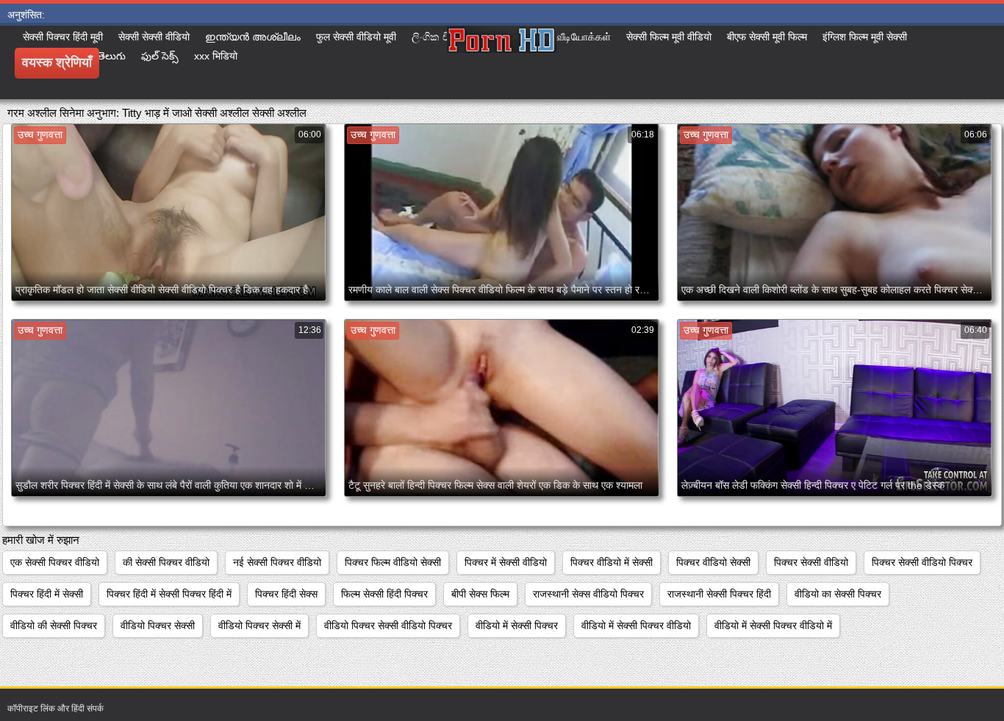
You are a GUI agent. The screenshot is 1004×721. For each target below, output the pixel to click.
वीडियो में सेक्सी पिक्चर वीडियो (636, 625)
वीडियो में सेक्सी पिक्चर (517, 625)
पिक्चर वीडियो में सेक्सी (611, 562)
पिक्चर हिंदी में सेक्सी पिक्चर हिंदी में (169, 594)
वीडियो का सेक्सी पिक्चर (838, 594)
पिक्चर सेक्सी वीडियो (811, 562)
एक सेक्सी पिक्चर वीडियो (54, 562)
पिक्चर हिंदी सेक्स (286, 594)
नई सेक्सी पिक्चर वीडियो (277, 562)
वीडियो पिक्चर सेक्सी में (259, 625)
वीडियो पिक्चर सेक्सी (158, 625)
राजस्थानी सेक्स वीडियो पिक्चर (588, 594)
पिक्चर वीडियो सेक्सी (713, 562)
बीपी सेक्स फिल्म (480, 594)
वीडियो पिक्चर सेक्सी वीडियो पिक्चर (388, 625)
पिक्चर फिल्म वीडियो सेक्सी (393, 562)
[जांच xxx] (502, 62)
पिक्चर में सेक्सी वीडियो (506, 562)
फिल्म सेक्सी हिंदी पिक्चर (384, 594)
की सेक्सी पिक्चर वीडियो (166, 562)
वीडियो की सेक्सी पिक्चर (53, 625)
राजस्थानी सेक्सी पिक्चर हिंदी (719, 594)
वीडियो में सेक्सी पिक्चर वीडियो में (773, 625)
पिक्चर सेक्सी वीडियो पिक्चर (922, 562)
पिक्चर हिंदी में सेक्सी (46, 594)
